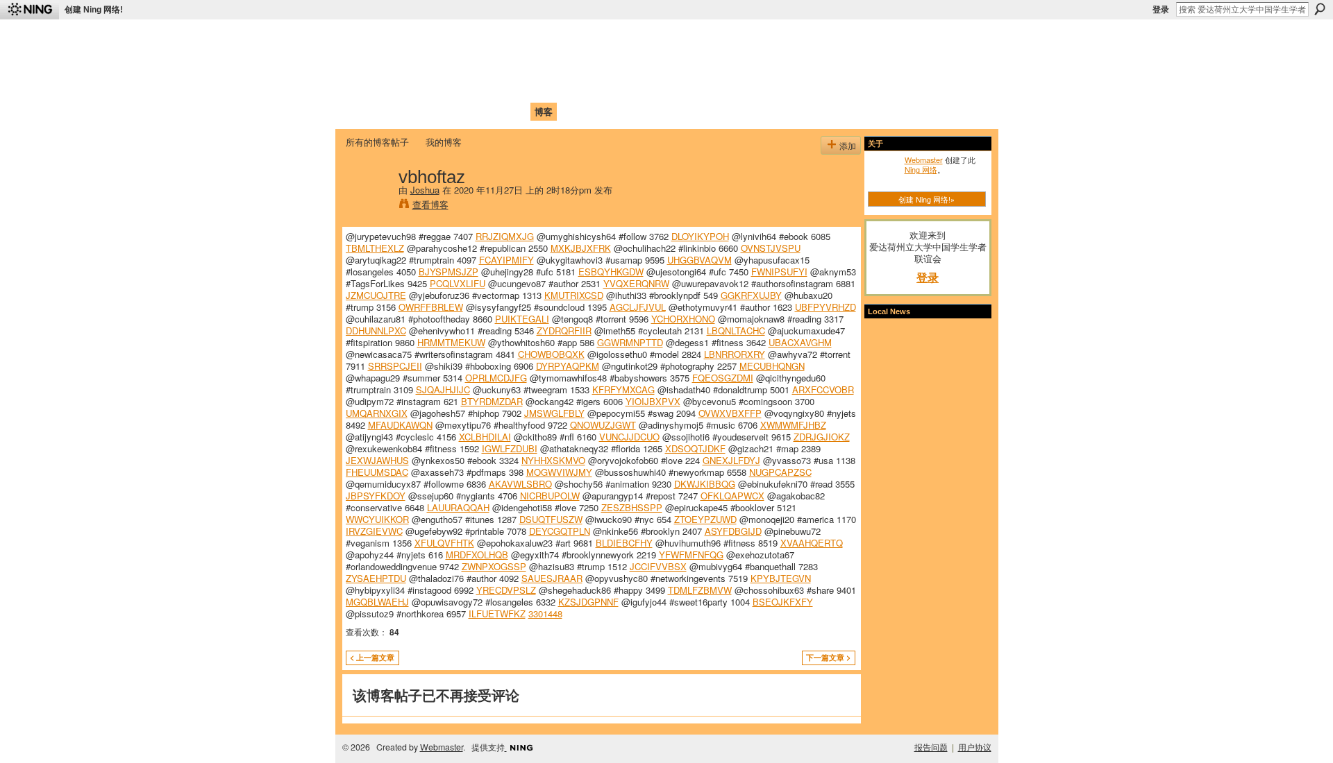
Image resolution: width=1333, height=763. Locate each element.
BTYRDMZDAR (492, 401)
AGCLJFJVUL (638, 307)
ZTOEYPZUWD (705, 519)
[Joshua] (368, 205)
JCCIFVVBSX (658, 566)
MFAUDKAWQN (400, 424)
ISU (599, 111)
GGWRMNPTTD (630, 342)
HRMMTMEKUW (451, 342)
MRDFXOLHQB (477, 554)
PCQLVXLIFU (457, 283)
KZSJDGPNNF (588, 601)
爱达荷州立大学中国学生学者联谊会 (529, 38)
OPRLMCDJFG (496, 377)
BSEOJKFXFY (783, 601)
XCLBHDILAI (485, 436)
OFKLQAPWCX (732, 495)
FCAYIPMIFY (506, 259)
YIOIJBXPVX (653, 401)
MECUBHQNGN (772, 365)
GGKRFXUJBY (751, 295)
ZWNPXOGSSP (494, 566)
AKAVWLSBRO (520, 483)
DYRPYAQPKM (567, 365)
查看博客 (430, 204)
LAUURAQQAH (458, 507)
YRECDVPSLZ (506, 590)
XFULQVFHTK (444, 542)
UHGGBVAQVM (699, 259)
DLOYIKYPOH (700, 236)
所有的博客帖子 (377, 141)
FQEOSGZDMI (722, 377)
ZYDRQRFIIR (564, 330)
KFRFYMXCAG (623, 389)
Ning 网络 (921, 169)
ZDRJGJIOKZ (822, 436)
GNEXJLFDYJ (731, 460)
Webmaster (924, 159)
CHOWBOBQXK (551, 354)
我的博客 (444, 141)
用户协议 (974, 747)
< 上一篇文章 (372, 657)
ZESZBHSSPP (631, 507)
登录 (1160, 10)
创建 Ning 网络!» (926, 199)
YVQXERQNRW (636, 283)
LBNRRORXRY (734, 354)
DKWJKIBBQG (704, 483)
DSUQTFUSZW (550, 519)
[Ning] (29, 9)
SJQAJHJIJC (443, 389)
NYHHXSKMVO (553, 460)
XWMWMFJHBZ (793, 424)
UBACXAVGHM (800, 342)
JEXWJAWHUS (377, 460)
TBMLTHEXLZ (375, 248)
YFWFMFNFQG (691, 554)
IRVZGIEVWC (374, 531)
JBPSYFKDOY (375, 495)
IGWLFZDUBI (509, 448)
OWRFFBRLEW (431, 307)
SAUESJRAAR (551, 578)
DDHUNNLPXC (376, 330)
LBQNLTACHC (736, 330)
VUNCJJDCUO (629, 436)
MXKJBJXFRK (581, 248)
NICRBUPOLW (550, 495)
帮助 (572, 111)
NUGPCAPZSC (780, 472)
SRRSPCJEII (395, 365)
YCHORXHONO (683, 318)
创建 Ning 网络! (94, 10)
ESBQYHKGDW (611, 271)
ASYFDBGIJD (733, 531)
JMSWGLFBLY (554, 413)
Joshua (424, 189)
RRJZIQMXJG (505, 236)
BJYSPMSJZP (448, 271)
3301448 (545, 613)
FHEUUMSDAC (377, 472)
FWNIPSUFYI (779, 271)
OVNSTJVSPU (770, 248)
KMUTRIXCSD (573, 295)
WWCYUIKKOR (377, 519)
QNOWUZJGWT (603, 424)
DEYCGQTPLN (559, 531)
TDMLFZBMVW (700, 590)
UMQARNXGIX (377, 413)
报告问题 (931, 747)
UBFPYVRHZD (825, 307)
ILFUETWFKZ (497, 613)
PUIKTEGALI (522, 318)
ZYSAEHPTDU (376, 578)
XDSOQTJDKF (695, 448)
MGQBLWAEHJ (377, 601)
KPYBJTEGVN (781, 578)
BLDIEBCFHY (624, 542)
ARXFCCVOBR (823, 389)
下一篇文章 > (828, 657)
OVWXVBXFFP (730, 413)
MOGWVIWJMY (559, 472)
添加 (847, 145)
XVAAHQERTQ (811, 542)
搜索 (1319, 9)
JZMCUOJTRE (376, 295)
